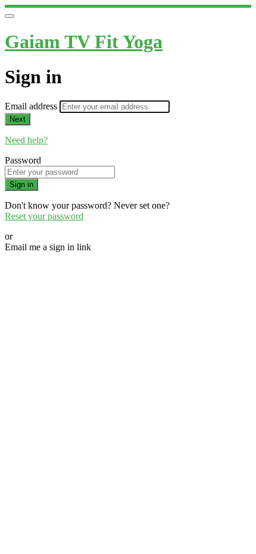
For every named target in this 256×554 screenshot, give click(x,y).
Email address (32, 106)
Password (23, 160)
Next (18, 119)
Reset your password (44, 216)
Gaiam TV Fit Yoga (84, 41)
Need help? (26, 140)
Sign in (21, 184)
